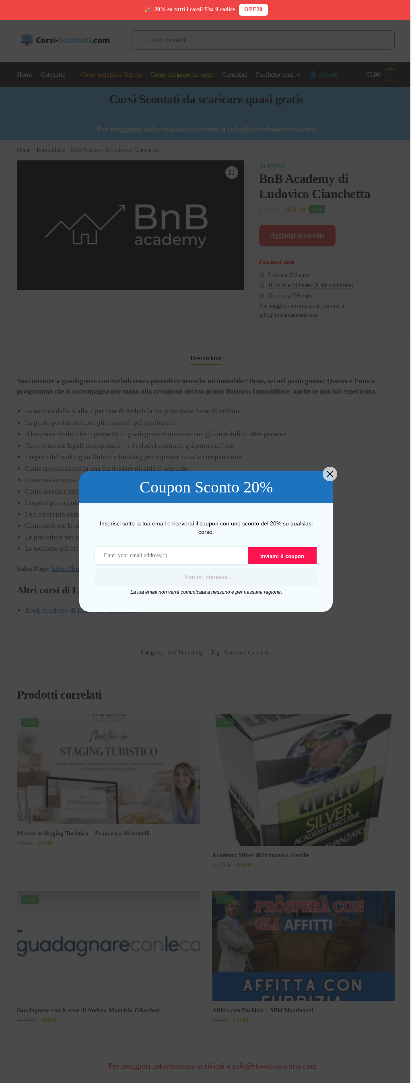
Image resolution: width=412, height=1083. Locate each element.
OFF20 (253, 9)
